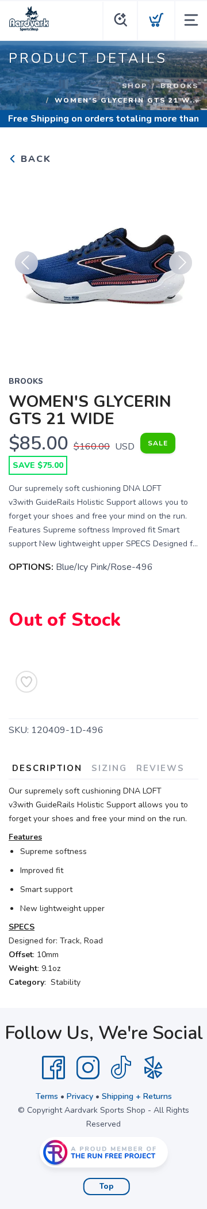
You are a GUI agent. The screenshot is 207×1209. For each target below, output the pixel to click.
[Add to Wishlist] (26, 682)
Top (106, 1186)
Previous (26, 262)
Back (34, 159)
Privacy (80, 1096)
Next (180, 262)
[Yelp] (153, 1068)
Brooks (179, 85)
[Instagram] (88, 1068)
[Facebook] (53, 1068)
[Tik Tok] (120, 1068)
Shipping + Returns (137, 1096)
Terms (47, 1096)
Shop (134, 85)
